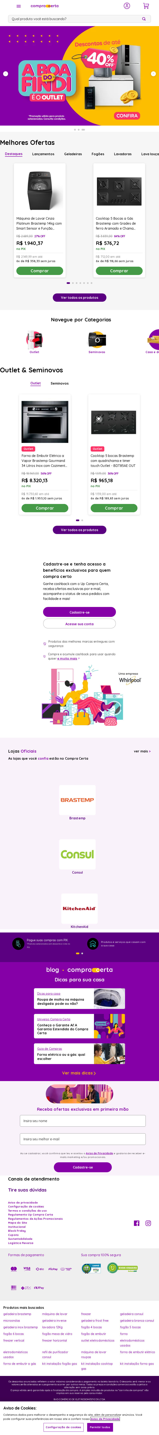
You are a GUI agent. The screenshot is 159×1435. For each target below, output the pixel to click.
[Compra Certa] (74, 5)
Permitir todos (100, 1427)
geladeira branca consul (137, 1320)
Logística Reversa (20, 1243)
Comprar (40, 270)
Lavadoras (122, 154)
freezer (86, 1314)
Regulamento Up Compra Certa (30, 1214)
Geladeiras (73, 154)
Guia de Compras (49, 1049)
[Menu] (18, 6)
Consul (77, 872)
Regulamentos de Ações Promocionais (35, 1218)
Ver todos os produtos (79, 297)
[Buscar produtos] (144, 18)
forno (124, 1334)
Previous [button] (5, 73)
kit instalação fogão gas (59, 1364)
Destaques (13, 154)
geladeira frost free (94, 1320)
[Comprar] (79, 76)
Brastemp (77, 818)
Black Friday (17, 1230)
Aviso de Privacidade (99, 1153)
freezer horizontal (54, 1340)
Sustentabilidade (20, 1238)
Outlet (35, 383)
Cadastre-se (80, 612)
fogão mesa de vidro (57, 1334)
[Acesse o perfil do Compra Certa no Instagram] (148, 1225)
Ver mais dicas (77, 1072)
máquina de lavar (54, 1314)
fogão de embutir (93, 1334)
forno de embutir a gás (19, 1364)
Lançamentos (43, 154)
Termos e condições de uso (27, 1210)
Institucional (17, 1226)
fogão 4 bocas (91, 1327)
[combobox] (79, 19)
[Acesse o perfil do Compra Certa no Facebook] (136, 1225)
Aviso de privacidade (23, 1202)
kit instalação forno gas (137, 1364)
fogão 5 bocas (130, 1327)
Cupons (13, 1234)
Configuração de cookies (63, 1427)
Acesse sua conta (79, 624)
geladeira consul (131, 1314)
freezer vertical (13, 1340)
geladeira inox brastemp (20, 1327)
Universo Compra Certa (53, 1019)
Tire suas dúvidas (27, 1190)
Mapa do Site (17, 1222)
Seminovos (60, 383)
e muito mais (67, 658)
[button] (77, 953)
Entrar (127, 6)
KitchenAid (79, 927)
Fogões (98, 154)
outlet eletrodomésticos (98, 1340)
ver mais (142, 751)
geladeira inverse (54, 1320)
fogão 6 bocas (13, 1334)
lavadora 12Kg (52, 1327)
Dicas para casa (48, 993)
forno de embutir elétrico (137, 1352)
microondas (11, 1320)
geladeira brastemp (17, 1314)
